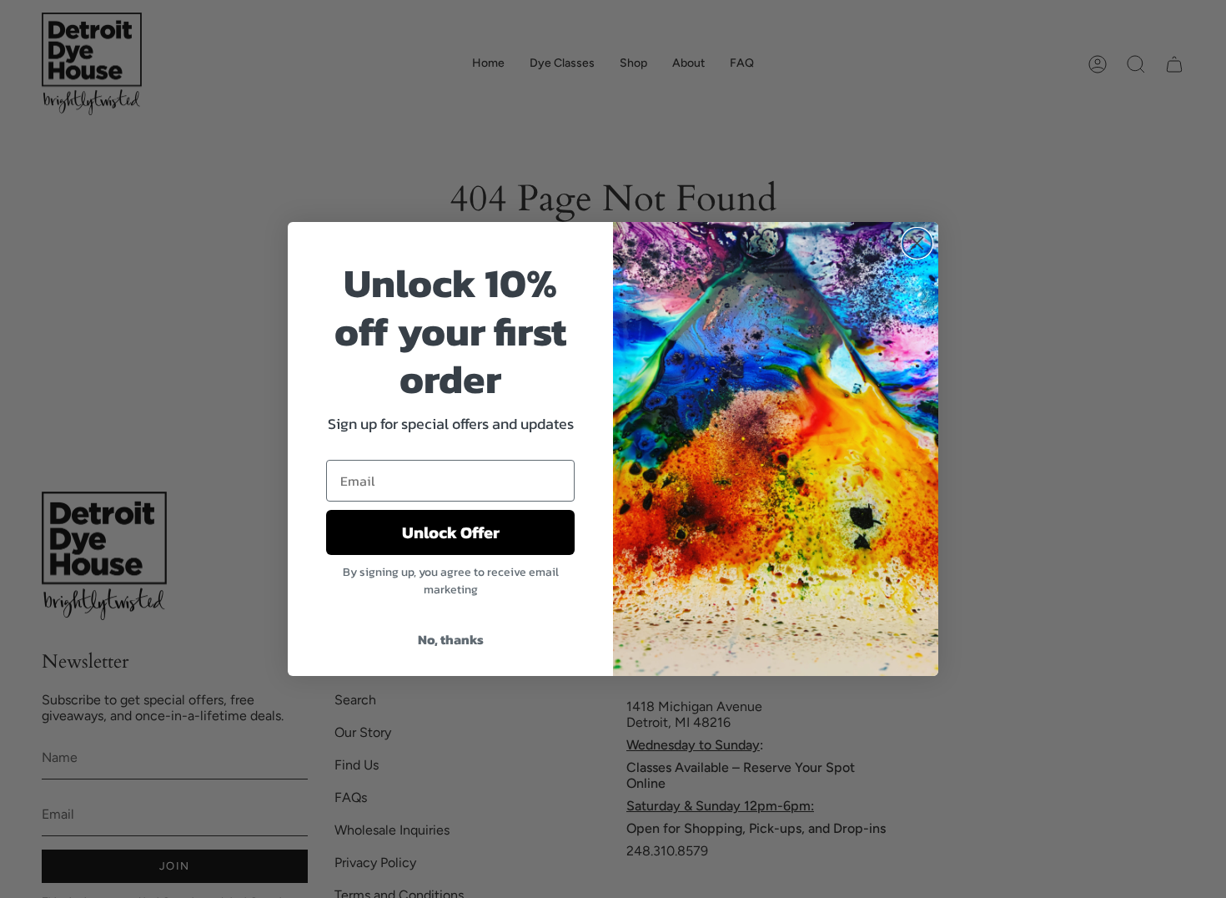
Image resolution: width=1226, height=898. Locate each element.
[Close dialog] (917, 243)
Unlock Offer (451, 532)
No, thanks (451, 639)
